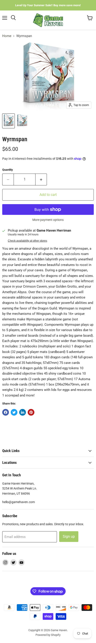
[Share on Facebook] (5, 412)
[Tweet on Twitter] (14, 412)
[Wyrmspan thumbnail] (8, 121)
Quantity (7, 169)
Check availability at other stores (27, 240)
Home (6, 36)
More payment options (48, 220)
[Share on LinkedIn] (22, 412)
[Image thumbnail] (22, 121)
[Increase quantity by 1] (41, 179)
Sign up (69, 536)
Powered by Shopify (48, 635)
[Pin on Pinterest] (31, 412)
